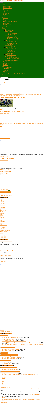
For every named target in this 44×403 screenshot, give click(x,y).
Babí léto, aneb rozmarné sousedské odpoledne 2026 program (11, 357)
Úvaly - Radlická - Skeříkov (35, 94)
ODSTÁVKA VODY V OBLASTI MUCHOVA (8, 339)
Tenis (1, 224)
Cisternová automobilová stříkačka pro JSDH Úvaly (9, 369)
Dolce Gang (2, 201)
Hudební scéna (2, 205)
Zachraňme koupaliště (3, 231)
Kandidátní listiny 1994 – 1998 (11, 55)
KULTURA (1, 156)
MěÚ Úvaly (5, 335)
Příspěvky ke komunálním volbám (10, 30)
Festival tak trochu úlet (5, 171)
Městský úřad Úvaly (3, 210)
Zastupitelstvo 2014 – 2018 (11, 44)
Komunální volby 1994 (8, 54)
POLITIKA (3, 28)
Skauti (1, 220)
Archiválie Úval (5, 70)
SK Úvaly (5, 353)
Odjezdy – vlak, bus (6, 22)
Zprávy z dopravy (6, 26)
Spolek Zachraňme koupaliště (10, 355)
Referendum (5, 61)
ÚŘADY (3, 27)
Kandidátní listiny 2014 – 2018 (11, 41)
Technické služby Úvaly (3, 225)
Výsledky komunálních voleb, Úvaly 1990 (13, 58)
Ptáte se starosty (2, 217)
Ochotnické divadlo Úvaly (4, 212)
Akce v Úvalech (5, 18)
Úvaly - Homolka (28, 94)
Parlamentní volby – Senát (7, 63)
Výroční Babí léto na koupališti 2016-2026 (8, 356)
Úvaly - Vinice (18, 95)
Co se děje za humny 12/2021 (7, 82)
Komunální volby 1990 (8, 56)
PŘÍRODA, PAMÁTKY (5, 382)
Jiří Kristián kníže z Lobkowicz (6, 255)
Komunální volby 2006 (8, 47)
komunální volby (15, 94)
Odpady (4, 11)
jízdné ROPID (2, 330)
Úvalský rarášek (2, 228)
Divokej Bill (1, 200)
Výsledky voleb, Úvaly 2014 (11, 42)
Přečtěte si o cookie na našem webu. (34, 394)
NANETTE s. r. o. (23, 94)
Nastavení (1, 392)
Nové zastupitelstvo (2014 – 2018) (12, 43)
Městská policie (7, 360)
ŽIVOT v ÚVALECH (3, 94)
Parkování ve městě (6, 25)
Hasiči (1, 202)
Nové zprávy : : (4, 377)
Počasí (1, 214)
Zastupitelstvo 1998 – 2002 (11, 53)
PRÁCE (3, 16)
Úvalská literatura (6, 69)
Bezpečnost (5, 14)
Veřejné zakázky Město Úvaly (10, 367)
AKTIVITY (3, 17)
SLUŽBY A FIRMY (6, 13)
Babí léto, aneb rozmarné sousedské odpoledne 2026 (10, 358)
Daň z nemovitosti (6, 12)
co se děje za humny (9, 94)
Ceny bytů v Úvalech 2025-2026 (6, 241)
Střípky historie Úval (6, 72)
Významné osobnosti (6, 68)
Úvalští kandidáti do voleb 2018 (11, 36)
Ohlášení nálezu (4, 345)
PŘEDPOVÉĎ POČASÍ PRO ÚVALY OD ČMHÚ (7, 331)
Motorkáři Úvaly (2, 211)
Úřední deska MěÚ (3, 227)
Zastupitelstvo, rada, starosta (9, 29)
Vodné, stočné (5, 10)
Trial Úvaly (1, 226)
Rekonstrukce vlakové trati (7, 24)
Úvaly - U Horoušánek (12, 95)
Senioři (4, 20)
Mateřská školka (2, 208)
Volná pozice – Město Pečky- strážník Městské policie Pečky (11, 337)
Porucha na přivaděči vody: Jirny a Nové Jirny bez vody (10, 349)
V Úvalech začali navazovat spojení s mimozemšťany (13, 97)
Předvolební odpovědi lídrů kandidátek (13, 32)
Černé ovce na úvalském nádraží (6, 250)
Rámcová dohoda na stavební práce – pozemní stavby (10, 373)
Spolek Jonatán (2, 221)
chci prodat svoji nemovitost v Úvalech (6, 195)
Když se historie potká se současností (7, 338)
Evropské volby (5, 65)
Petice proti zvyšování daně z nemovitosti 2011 (12, 60)
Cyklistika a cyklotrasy (6, 23)
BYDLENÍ (3, 4)
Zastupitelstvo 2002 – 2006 (11, 51)
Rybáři (1, 218)
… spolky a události (3, 236)
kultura (4, 156)
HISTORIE (3, 66)
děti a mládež (5, 109)
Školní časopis (2, 223)
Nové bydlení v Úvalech (7, 7)
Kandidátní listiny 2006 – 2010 (11, 48)
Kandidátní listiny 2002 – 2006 (11, 50)
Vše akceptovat (5, 392)
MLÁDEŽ (1, 109)
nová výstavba (23, 123)
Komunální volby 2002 (8, 49)
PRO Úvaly (1, 216)
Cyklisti (1, 199)
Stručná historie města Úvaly (7, 67)
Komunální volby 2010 (8, 45)
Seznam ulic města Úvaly (7, 6)
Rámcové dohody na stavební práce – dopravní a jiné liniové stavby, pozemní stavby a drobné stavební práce (18, 374)
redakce (7, 113)
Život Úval (1, 233)
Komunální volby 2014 (8, 40)
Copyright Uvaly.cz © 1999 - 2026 (5, 387)
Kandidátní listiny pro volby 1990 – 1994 (13, 57)
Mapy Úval (5, 71)
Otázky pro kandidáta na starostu (12, 37)
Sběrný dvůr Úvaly (3, 219)
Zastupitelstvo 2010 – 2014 (11, 46)
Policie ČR (1, 215)
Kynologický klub (2, 207)
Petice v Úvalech (7, 59)
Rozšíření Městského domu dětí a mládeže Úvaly (12, 111)
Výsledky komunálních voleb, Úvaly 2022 (13, 33)
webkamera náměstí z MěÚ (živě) (5, 230)
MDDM (19, 94)
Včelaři (1, 229)
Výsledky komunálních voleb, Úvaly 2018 (13, 38)
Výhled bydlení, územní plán (7, 8)
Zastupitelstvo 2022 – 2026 (11, 34)
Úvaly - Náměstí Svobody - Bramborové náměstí (33, 123)
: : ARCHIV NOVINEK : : (3, 261)
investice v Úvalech (16, 123)
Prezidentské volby (6, 64)
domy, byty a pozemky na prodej (5, 193)
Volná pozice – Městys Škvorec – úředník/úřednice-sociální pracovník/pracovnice (14, 341)
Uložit (1, 402)
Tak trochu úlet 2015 (5, 138)
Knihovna (1, 206)
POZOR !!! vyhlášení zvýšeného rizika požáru (9, 340)
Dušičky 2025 (4, 362)
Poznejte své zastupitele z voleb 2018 (12, 39)
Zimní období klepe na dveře (6, 363)
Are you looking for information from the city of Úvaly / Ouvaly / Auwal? (14, 73)
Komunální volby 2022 (8, 31)
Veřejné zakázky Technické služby (11, 371)
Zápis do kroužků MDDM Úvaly (7, 158)
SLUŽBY (3, 384)
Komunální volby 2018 (8, 35)
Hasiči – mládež (2, 203)
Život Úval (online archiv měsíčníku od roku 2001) (10, 21)
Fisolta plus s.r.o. (9, 123)
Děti (4, 19)
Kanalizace (5, 9)
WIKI (2, 74)
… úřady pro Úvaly (3, 237)
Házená (1, 204)
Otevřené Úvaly (2, 213)
